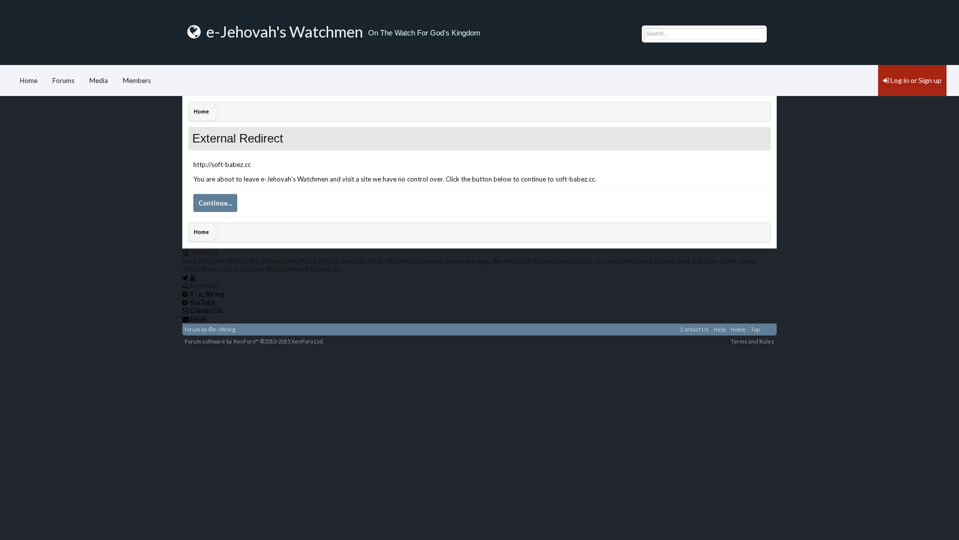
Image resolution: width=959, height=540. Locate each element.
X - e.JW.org (206, 294)
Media (98, 80)
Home (28, 80)
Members (137, 80)
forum (192, 329)
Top (755, 329)
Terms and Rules (752, 341)
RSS (768, 329)
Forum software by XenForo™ (254, 341)
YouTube (201, 302)
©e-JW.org (221, 329)
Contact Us (694, 329)
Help (720, 329)
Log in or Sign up (915, 80)
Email (197, 319)
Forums (63, 80)
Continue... (215, 203)
